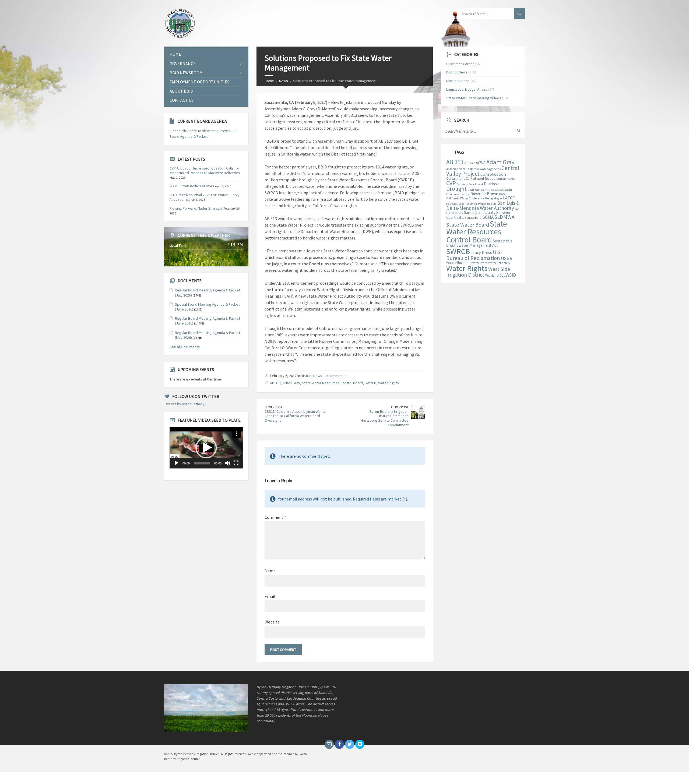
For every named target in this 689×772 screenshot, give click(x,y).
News (283, 80)
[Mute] (227, 463)
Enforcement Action (458, 194)
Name (270, 570)
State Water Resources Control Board (332, 382)
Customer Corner (460, 63)
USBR (506, 258)
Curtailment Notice (480, 178)
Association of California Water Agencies (473, 169)
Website (272, 622)
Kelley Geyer (493, 198)
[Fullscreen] (236, 463)
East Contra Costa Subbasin (493, 190)
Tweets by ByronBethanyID (186, 403)
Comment (275, 517)
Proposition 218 (487, 204)
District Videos (458, 80)
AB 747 (469, 162)
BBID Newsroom (186, 72)
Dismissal (492, 183)
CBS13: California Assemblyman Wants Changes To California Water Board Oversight (295, 416)
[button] (206, 448)
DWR (470, 190)
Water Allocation (458, 262)
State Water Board (467, 224)
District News (311, 375)
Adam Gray (291, 382)
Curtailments (505, 179)
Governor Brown (484, 193)
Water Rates (479, 263)
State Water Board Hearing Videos (473, 98)
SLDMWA (504, 217)
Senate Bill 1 (473, 218)
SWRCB (370, 382)
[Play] (176, 463)
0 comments (336, 375)
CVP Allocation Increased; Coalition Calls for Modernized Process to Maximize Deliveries (205, 170)
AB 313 (275, 382)
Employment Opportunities (199, 81)
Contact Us (182, 100)
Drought (456, 188)
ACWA (481, 162)
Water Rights (388, 382)
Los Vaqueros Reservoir (461, 204)
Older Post (400, 407)
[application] (206, 447)
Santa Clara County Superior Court (478, 215)
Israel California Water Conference (476, 196)
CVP (451, 183)
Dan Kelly (462, 184)
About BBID (181, 91)
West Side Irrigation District (478, 272)
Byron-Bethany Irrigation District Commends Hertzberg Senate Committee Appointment (385, 418)
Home (269, 80)
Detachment (476, 184)
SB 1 (460, 217)
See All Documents (185, 346)
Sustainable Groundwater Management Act (479, 243)
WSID (510, 275)
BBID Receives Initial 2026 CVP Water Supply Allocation (205, 197)
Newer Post (273, 407)
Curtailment (455, 178)
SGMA (488, 217)
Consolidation (493, 174)
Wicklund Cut (495, 275)
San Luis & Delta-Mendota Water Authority (482, 205)
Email (270, 596)
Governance (183, 63)
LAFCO (509, 198)
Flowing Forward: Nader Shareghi (196, 208)
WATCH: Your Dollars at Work (192, 186)
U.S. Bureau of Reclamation (474, 255)
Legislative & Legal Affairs (466, 89)
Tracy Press (481, 252)
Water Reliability (499, 263)
